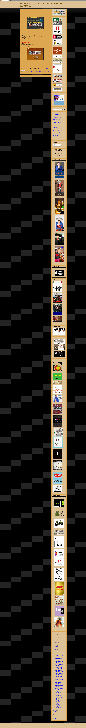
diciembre (56, 637)
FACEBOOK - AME (56, 127)
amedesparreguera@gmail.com (59, 156)
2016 (55, 634)
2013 (55, 711)
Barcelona (25, 71)
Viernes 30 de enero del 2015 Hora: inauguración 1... (58, 704)
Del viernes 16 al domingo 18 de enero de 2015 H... (59, 680)
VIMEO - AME (55, 138)
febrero (56, 650)
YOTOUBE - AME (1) (56, 130)
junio (56, 645)
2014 (55, 710)
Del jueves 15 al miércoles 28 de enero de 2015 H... (59, 677)
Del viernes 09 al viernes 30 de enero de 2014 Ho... (59, 668)
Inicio (36, 76)
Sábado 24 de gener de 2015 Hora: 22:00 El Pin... (58, 692)
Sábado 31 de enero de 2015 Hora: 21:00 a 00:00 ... (58, 707)
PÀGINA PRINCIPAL (56, 114)
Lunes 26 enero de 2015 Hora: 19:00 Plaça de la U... (59, 698)
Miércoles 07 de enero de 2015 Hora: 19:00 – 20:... (59, 665)
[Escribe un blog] (22, 70)
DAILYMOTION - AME (56, 135)
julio (55, 643)
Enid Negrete (36, 71)
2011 (55, 714)
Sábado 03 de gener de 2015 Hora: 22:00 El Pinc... (58, 659)
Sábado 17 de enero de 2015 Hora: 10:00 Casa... (58, 683)
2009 (55, 717)
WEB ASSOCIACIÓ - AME (57, 117)
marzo (56, 649)
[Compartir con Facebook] (23, 70)
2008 (55, 718)
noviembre (57, 638)
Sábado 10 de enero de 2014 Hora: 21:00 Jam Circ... (59, 671)
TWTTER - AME (55, 125)
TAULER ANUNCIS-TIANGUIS (58, 124)
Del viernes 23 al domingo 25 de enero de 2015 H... (59, 689)
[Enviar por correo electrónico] (21, 70)
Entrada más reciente (24, 76)
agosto (56, 642)
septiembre (57, 641)
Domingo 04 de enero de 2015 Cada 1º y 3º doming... (59, 662)
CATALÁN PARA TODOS (57, 122)
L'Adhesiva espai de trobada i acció (43, 71)
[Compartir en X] (23, 70)
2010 (55, 715)
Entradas (55, 144)
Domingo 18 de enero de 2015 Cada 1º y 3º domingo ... (59, 686)
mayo (56, 646)
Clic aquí (27, 38)
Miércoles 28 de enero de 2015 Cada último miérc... (59, 701)
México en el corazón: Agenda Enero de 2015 (59, 653)
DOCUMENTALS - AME (56, 119)
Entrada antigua (47, 76)
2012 (55, 713)
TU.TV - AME (55, 137)
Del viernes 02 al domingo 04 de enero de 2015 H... (59, 656)
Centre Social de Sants (30, 71)
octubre (56, 639)
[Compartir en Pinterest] (24, 70)
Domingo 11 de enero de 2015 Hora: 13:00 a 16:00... (59, 674)
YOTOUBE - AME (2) (56, 132)
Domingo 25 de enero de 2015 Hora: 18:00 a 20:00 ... (59, 695)
